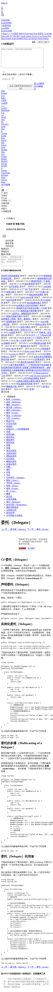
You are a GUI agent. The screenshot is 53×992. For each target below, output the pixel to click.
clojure (29, 36)
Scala (14, 38)
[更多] (31, 389)
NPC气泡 (28, 289)
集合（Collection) (13, 415)
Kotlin (49, 34)
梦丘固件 (31, 548)
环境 (8, 432)
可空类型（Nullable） (15, 478)
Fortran (46, 38)
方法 (8, 475)
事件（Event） (12, 413)
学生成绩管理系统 (24, 384)
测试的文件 (25, 346)
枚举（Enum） (12, 488)
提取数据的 (11, 322)
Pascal (45, 36)
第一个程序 (21, 340)
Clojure (4, 133)
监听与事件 (25, 327)
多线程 (9, 426)
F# (11, 36)
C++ (9, 34)
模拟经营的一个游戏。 (41, 281)
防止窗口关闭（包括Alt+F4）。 (20, 330)
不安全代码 (11, 424)
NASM (4, 166)
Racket (34, 38)
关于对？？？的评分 (33, 338)
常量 (8, 448)
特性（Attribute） (14, 399)
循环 (8, 469)
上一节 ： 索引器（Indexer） (14, 529)
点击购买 (22, 548)
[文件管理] (26, 12)
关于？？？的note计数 (41, 335)
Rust (31, 34)
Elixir (3, 177)
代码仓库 (9, 246)
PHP (21, 34)
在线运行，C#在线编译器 (17, 429)
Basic (3, 182)
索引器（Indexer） (14, 407)
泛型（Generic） (13, 418)
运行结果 (9, 241)
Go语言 (15, 34)
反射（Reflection (13, 402)
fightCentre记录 (27, 297)
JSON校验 (5, 184)
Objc (3, 120)
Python (4, 34)
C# (45, 34)
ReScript (4, 175)
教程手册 (9, 243)
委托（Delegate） (14, 410)
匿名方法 (10, 421)
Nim (25, 38)
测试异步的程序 (27, 362)
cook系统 (47, 286)
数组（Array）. (13, 480)
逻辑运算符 (11, 456)
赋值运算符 (11, 461)
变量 (8, 445)
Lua (40, 36)
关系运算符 (11, 453)
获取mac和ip (40, 324)
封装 (8, 472)
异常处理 (10, 513)
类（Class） (11, 491)
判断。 (9, 467)
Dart (36, 34)
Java (3, 96)
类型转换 (10, 442)
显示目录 (5, 392)
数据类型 (10, 440)
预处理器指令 (12, 507)
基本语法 (10, 437)
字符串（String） (13, 483)
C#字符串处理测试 (30, 378)
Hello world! (29, 351)
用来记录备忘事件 (14, 316)
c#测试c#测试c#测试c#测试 (28, 381)
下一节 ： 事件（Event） (38, 529)
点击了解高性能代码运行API (20, 87)
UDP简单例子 (39, 359)
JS (35, 89)
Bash (3, 38)
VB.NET (17, 36)
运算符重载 (11, 499)
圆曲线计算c (11, 386)
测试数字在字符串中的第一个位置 (31, 308)
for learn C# (14, 354)
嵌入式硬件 (39, 83)
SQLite (26, 34)
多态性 (9, 496)
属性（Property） (13, 405)
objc (8, 36)
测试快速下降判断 (28, 311)
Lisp (29, 38)
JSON (3, 117)
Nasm (40, 38)
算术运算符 (11, 451)
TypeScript (5, 173)
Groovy (35, 36)
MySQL (4, 161)
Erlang (9, 38)
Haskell (19, 38)
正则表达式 (11, 510)
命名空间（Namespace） (17, 505)
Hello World (11, 349)
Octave (4, 180)
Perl (49, 36)
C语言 (4, 100)
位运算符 (10, 459)
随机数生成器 (40, 343)
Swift (23, 36)
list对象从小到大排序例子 (27, 305)
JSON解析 (38, 86)
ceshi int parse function (38, 376)
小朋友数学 (45, 349)
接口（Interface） (13, 502)
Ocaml (3, 157)
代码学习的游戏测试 (10, 276)
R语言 (41, 34)
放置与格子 (11, 292)
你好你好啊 (11, 300)
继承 (8, 494)
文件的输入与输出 (14, 515)
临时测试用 (29, 284)
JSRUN (4, 3)
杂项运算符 (11, 464)
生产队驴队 (14, 286)
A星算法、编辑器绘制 (21, 313)
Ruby (3, 36)
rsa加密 (12, 332)
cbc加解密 (5, 343)
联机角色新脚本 (36, 295)
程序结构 (10, 434)
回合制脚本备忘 (34, 303)
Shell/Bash (5, 110)
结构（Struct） (12, 486)
